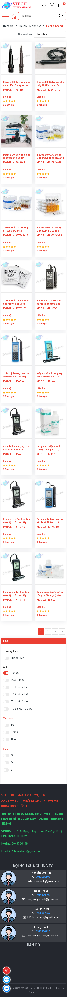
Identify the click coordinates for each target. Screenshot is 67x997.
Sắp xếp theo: (25, 34)
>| (62, 631)
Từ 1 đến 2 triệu (20, 687)
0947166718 (43, 931)
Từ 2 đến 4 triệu (20, 694)
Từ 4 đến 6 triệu (20, 701)
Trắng (14, 732)
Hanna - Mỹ (17, 658)
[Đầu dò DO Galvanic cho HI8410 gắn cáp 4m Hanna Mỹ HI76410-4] (16, 133)
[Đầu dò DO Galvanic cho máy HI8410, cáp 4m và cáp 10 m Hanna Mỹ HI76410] (16, 60)
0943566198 (43, 876)
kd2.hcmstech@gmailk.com (42, 917)
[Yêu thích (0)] (44, 5)
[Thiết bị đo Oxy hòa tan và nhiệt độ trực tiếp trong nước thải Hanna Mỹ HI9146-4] (16, 351)
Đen (13, 739)
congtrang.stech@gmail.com (43, 899)
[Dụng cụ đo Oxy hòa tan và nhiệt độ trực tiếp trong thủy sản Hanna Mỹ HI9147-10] (16, 497)
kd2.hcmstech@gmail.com (43, 881)
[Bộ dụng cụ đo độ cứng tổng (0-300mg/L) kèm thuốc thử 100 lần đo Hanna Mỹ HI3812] (50, 570)
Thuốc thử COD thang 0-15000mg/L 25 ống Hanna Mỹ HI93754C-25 (50, 230)
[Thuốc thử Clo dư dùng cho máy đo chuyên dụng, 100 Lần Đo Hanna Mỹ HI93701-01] (16, 278)
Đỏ (12, 725)
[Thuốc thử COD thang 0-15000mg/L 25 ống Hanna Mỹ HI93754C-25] (50, 205)
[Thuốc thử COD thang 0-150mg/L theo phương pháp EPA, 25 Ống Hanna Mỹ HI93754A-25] (50, 133)
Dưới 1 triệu (17, 680)
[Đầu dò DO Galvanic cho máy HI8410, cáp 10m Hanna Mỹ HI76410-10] (50, 60)
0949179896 (43, 895)
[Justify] (61, 16)
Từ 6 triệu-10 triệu (21, 708)
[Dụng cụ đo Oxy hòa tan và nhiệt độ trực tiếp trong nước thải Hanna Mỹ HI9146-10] (50, 497)
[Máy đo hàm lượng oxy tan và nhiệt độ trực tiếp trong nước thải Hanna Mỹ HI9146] (50, 351)
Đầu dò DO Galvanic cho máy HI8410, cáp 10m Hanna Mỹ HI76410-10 (50, 85)
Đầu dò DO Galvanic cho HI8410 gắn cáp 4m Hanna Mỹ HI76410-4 (16, 158)
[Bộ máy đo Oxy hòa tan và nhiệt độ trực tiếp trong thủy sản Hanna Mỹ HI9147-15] (16, 570)
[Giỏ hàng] (60, 5)
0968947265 (43, 913)
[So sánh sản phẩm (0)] (52, 5)
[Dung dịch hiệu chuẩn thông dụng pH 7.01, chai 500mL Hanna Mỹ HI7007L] (50, 424)
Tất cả (15, 672)
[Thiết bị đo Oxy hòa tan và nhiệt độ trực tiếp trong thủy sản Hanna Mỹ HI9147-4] (50, 278)
